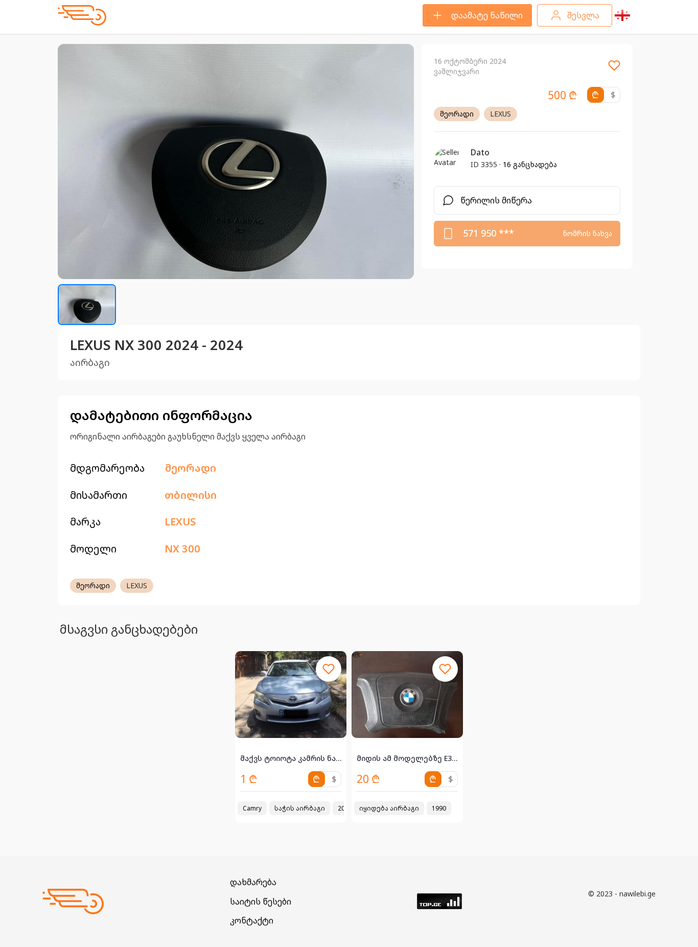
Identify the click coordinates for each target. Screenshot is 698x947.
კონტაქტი (251, 920)
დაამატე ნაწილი (487, 15)
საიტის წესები (260, 901)
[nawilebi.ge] (82, 15)
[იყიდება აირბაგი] (407, 694)
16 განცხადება (530, 164)
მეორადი (457, 114)
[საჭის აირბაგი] (290, 694)
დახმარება (253, 882)
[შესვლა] (614, 69)
